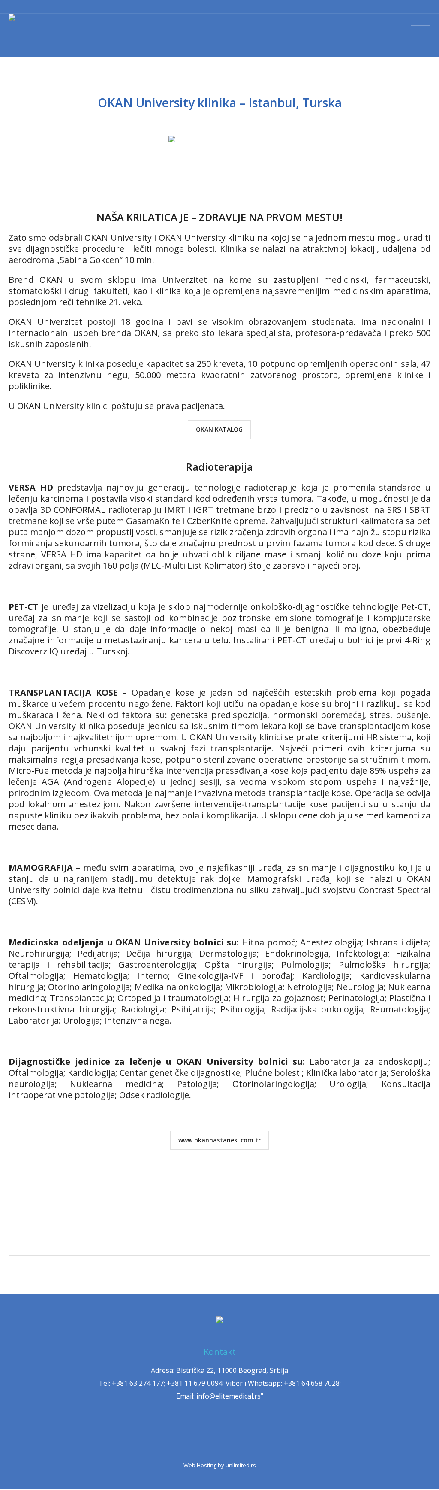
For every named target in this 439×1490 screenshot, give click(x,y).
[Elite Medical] (219, 1320)
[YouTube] (256, 1434)
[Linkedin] (231, 1434)
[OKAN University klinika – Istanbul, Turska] (219, 151)
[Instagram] (181, 1434)
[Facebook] (206, 1434)
